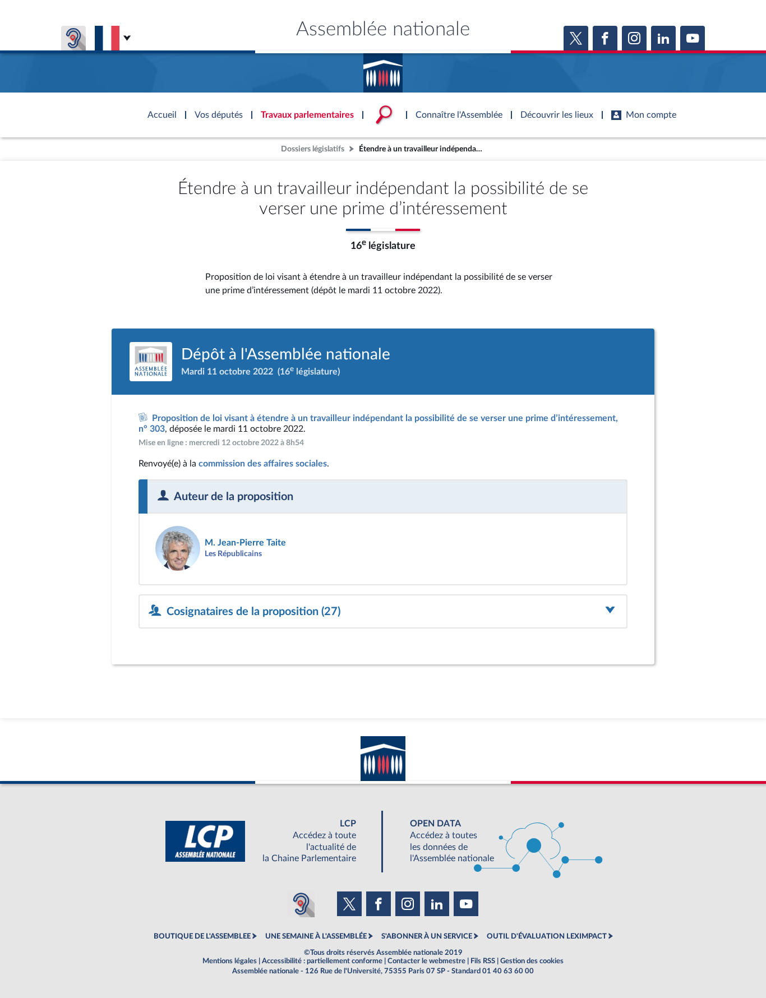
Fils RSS (482, 961)
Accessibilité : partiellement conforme (322, 961)
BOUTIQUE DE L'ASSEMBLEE (202, 936)
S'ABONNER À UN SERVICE (426, 936)
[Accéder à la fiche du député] (264, 548)
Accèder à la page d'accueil (383, 69)
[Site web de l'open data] (496, 841)
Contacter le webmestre (426, 961)
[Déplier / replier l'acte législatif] (383, 611)
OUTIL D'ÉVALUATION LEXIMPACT (547, 936)
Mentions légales (229, 961)
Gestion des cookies (532, 961)
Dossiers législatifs (312, 149)
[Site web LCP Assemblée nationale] (269, 841)
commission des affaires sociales (263, 463)
